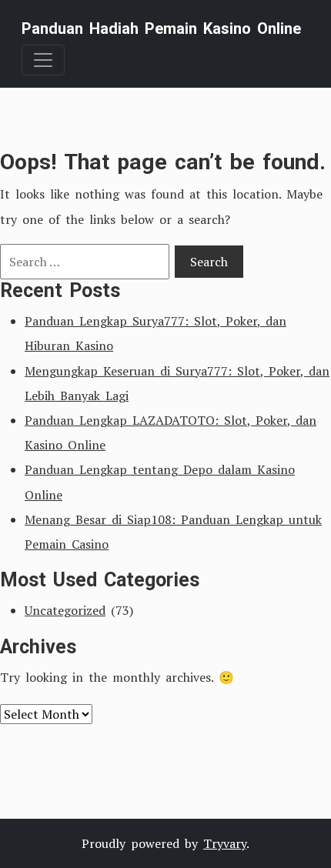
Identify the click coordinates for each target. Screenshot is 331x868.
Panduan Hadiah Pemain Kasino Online (161, 28)
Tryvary (224, 843)
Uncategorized (65, 610)
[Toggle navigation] (43, 60)
